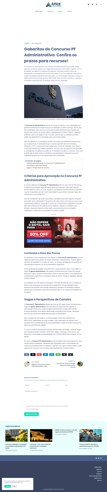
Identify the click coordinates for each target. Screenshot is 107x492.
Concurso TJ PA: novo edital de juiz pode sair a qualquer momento (40, 446)
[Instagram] (88, 4)
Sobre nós (50, 11)
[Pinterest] (39, 354)
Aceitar (7, 486)
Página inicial (39, 11)
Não (14, 486)
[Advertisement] (53, 26)
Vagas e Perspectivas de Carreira (38, 168)
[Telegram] (51, 354)
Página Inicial (98, 467)
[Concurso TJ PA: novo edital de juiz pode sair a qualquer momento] (41, 435)
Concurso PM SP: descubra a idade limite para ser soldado (89, 445)
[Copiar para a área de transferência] (70, 354)
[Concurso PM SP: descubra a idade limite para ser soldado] (90, 435)
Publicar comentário (31, 414)
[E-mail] (64, 354)
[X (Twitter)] (32, 354)
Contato (69, 11)
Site (66, 385)
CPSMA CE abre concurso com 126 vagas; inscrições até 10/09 (66, 431)
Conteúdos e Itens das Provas (37, 165)
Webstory (99, 473)
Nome (27, 385)
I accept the (32, 409)
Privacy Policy (35, 409)
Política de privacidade (95, 476)
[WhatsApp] (92, 4)
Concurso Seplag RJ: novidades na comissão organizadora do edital (15, 446)
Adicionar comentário (31, 391)
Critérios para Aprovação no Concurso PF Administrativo (46, 163)
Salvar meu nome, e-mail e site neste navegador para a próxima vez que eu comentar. (47, 406)
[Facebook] (96, 4)
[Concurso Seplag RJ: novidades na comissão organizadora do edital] (16, 435)
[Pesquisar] (101, 4)
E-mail (47, 385)
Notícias (60, 11)
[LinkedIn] (45, 354)
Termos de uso (98, 478)
